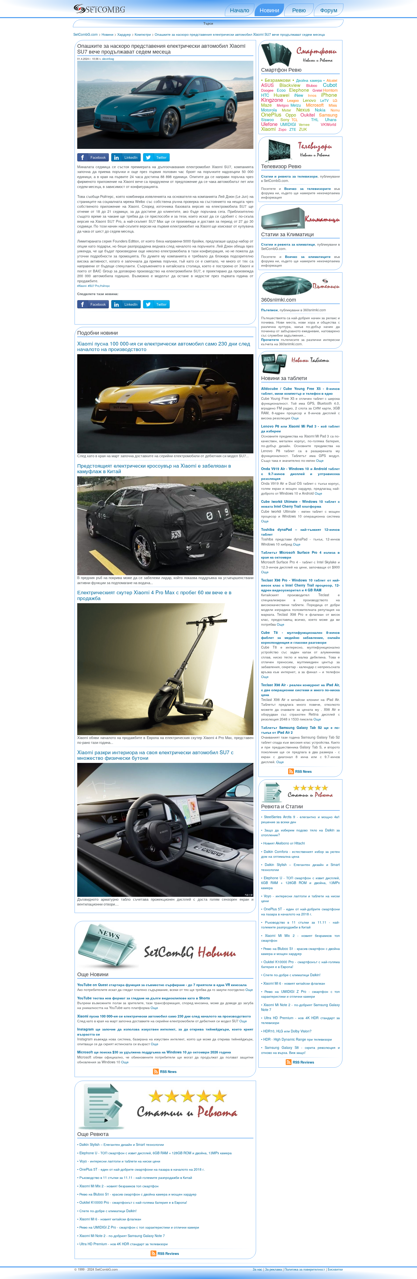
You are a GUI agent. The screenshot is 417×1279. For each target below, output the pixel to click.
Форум (328, 10)
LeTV (324, 100)
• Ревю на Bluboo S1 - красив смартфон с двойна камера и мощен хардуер (136, 1194)
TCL (295, 119)
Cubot (330, 84)
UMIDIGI (288, 124)
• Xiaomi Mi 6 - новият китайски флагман (109, 1219)
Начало (239, 10)
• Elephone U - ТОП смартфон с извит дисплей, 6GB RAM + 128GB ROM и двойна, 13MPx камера (154, 1152)
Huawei (281, 94)
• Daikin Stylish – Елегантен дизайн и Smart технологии (120, 1144)
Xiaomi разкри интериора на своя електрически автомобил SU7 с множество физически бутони (155, 754)
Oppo (290, 114)
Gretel (317, 90)
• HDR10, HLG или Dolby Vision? (286, 1031)
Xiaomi (268, 128)
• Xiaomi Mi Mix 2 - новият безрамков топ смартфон (118, 1185)
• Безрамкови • (277, 79)
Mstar (286, 109)
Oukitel (307, 114)
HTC (265, 95)
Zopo (282, 129)
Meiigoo (283, 105)
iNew (298, 95)
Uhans (331, 119)
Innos (312, 95)
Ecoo (281, 90)
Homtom (330, 90)
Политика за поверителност (305, 1269)
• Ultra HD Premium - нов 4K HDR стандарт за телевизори (122, 1243)
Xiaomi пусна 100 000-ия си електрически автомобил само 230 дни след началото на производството (163, 346)
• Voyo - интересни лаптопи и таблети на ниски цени (118, 1161)
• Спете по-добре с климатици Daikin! (107, 1210)
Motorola (269, 110)
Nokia (320, 110)
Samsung (328, 114)
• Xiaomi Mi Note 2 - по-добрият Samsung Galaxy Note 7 (121, 1235)
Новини (269, 10)
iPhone (329, 94)
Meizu (296, 105)
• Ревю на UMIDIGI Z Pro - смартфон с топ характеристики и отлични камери (138, 1227)
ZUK (303, 129)
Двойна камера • (310, 80)
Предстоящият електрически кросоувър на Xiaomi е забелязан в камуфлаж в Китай (154, 468)
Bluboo (311, 85)
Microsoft (315, 105)
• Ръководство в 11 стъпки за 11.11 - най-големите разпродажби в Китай (134, 1177)
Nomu (335, 110)
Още (249, 989)
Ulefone (269, 123)
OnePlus (271, 114)
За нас (257, 1269)
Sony (284, 119)
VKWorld (328, 124)
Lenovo (309, 100)
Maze (266, 105)
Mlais (333, 105)
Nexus (303, 109)
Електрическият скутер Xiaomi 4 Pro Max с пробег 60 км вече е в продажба (154, 594)
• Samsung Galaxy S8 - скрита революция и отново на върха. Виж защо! (300, 1050)
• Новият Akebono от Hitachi (283, 843)
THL (315, 119)
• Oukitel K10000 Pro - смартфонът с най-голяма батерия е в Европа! (132, 1202)
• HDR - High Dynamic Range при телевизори (296, 1039)
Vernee (304, 124)
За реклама (273, 1269)
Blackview (289, 85)
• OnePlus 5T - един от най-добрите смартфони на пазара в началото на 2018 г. (141, 1169)
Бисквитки (335, 1269)
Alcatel (332, 80)
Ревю (299, 10)
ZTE (292, 129)
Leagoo (293, 100)
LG (335, 100)
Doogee (267, 90)
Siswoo (267, 119)
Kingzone (272, 99)
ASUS (267, 85)
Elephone (299, 89)
